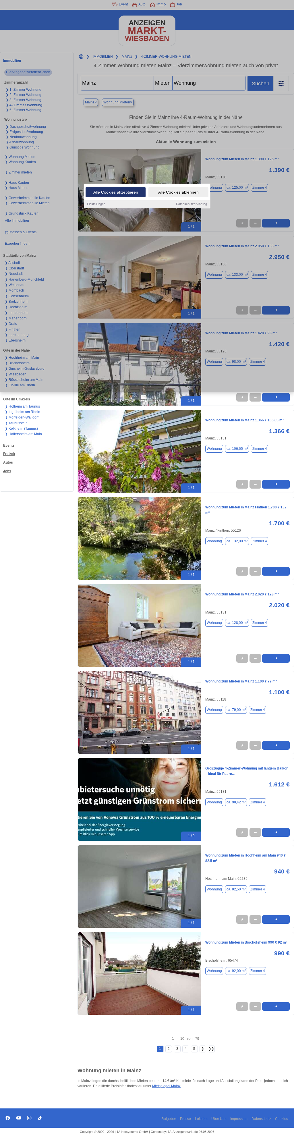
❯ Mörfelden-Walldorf (21, 417)
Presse (185, 1119)
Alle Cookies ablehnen (178, 192)
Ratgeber (168, 1119)
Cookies (281, 1119)
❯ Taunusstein (16, 423)
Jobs (7, 471)
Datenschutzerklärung (191, 204)
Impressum (238, 1119)
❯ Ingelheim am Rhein (22, 412)
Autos (8, 462)
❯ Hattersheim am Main (23, 434)
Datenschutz (261, 1119)
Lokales (201, 1119)
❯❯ (211, 1049)
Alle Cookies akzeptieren (115, 192)
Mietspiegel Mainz (166, 1086)
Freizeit (9, 454)
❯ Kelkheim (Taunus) (21, 429)
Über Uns (218, 1119)
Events (9, 445)
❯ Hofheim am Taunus (22, 406)
